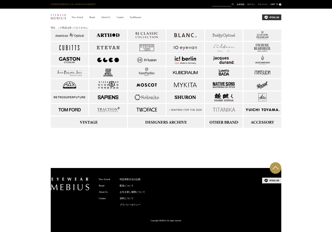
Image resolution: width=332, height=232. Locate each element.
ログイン (251, 4)
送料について (127, 198)
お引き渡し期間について (132, 192)
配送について (127, 185)
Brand (92, 17)
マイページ (262, 4)
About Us (105, 17)
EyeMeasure (135, 17)
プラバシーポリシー (130, 204)
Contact (120, 17)
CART (275, 4)
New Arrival (77, 17)
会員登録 (240, 4)
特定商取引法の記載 (130, 179)
